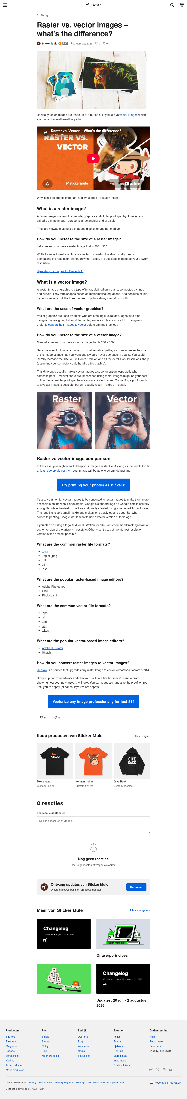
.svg (44, 626)
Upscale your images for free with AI (60, 271)
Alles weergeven (140, 910)
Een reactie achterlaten (51, 813)
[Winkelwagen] (182, 5)
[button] (93, 485)
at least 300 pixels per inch (54, 470)
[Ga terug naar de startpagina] (87, 5)
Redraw (42, 670)
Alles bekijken (142, 736)
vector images (128, 115)
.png (45, 551)
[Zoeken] (172, 5)
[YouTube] (170, 1070)
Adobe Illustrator (52, 648)
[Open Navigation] (5, 5)
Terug (44, 15)
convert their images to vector (67, 324)
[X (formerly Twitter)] (157, 1070)
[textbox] (93, 410)
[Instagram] (164, 1070)
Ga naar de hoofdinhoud (3, 3)
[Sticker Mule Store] (151, 1070)
